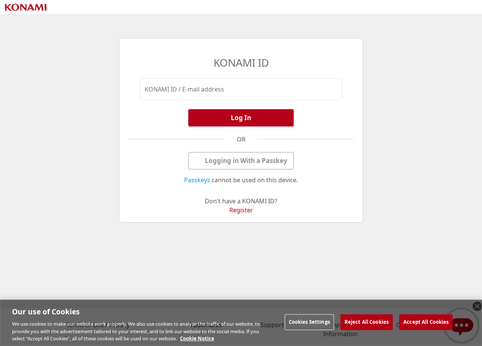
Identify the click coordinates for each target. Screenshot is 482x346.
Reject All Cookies (367, 322)
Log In (241, 117)
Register (241, 210)
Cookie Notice (197, 338)
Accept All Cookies (425, 322)
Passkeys (197, 180)
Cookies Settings (309, 322)
